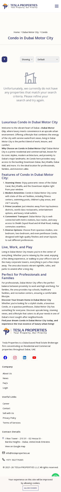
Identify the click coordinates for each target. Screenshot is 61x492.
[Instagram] (15, 358)
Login (5, 387)
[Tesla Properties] (21, 6)
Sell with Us (8, 413)
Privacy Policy (9, 417)
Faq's (5, 383)
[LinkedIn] (24, 358)
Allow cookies (30, 488)
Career (6, 403)
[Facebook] (5, 358)
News (5, 378)
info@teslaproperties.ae (18, 453)
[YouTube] (34, 358)
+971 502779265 (14, 459)
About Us (7, 373)
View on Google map (15, 446)
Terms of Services (12, 422)
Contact (6, 408)
